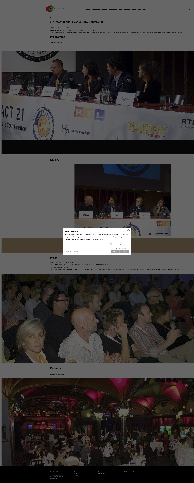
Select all (124, 251)
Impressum (76, 251)
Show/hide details (122, 248)
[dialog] (97, 241)
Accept (115, 251)
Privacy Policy (69, 251)
